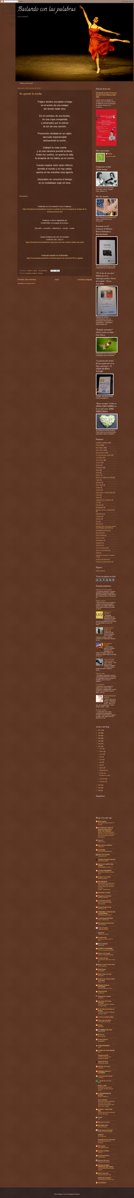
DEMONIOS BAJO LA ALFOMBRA (104, 1072)
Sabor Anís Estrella (104, 854)
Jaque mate (101, 945)
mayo (101, 759)
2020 (99, 738)
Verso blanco (99, 460)
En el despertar (102, 1136)
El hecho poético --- (103, 878)
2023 (99, 746)
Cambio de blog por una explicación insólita (104, 1057)
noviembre (102, 779)
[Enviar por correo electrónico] (51, 271)
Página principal (26, 83)
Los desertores (100, 684)
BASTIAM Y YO (102, 908)
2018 (99, 733)
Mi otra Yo (101, 1034)
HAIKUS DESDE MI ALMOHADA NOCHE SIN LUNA (106, 1113)
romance (98, 462)
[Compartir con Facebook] (57, 271)
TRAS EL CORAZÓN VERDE (105, 955)
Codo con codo (100, 673)
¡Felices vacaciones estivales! (106, 950)
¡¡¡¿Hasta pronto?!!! (103, 929)
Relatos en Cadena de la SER (104, 477)
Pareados (98, 505)
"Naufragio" (101, 846)
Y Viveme (100, 1068)
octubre (101, 773)
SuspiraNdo (101, 971)
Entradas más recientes (26, 280)
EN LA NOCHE (102, 924)
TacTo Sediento (102, 1100)
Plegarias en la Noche (104, 896)
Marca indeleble (103, 943)
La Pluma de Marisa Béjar (106, 1017)
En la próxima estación (108, 644)
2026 (99, 790)
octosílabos (99, 457)
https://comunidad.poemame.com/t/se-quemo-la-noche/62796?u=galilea (55, 258)
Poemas (40, 273)
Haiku (97, 470)
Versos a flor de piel (104, 953)
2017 (99, 730)
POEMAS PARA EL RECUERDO (103, 986)
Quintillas (98, 482)
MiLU (99, 1052)
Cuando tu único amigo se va (108, 628)
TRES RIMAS (101, 1157)
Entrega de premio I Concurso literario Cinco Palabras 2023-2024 (106, 95)
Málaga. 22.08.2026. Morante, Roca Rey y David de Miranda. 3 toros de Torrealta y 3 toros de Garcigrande (106, 835)
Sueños (100, 1025)
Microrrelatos (99, 447)
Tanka (97, 472)
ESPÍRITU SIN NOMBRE (105, 948)
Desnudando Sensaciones (106, 923)
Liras (97, 502)
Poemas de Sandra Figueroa (106, 859)
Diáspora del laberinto (104, 1162)
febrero (101, 751)
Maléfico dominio (101, 601)
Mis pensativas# (102, 966)
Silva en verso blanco (102, 550)
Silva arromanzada (101, 548)
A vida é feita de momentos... (103, 1040)
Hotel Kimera (102, 969)
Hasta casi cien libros (104, 1020)
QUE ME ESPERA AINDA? (105, 851)
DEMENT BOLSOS (103, 897)
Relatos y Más (102, 1085)
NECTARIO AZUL (103, 1125)
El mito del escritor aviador (105, 1131)
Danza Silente (102, 1036)
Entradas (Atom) (30, 283)
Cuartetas (98, 516)
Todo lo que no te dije (104, 974)
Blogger (77, 1194)
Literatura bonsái (103, 1055)
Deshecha (100, 975)
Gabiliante (101, 932)
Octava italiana (100, 535)
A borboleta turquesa (104, 900)
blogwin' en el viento (104, 877)
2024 (99, 785)
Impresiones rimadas (104, 996)
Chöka (98, 495)
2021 (99, 741)
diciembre (102, 781)
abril (100, 757)
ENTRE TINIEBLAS (103, 1096)
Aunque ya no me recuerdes (104, 589)
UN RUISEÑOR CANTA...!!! (105, 867)
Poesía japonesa (100, 452)
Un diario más (102, 937)
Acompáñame (102, 1182)
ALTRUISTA (101, 993)
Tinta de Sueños (103, 928)
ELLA (99, 1082)
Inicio (57, 280)
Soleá (97, 553)
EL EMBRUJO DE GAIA (105, 1030)
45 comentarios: (43, 270)
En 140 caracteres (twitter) (103, 455)
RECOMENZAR (102, 881)
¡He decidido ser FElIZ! (104, 1021)
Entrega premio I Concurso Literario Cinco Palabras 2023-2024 (106, 527)
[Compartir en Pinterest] (59, 271)
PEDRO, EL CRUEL (103, 934)
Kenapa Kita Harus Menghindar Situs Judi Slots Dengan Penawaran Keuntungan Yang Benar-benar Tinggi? (106, 1104)
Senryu (98, 465)
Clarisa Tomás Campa (104, 907)
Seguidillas (99, 543)
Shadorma (99, 545)
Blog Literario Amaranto (105, 1130)
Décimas (98, 524)
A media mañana (102, 1127)
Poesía (100, 1117)
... (98, 1042)
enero (101, 748)
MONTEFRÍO (101, 1031)
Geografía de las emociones (106, 1139)
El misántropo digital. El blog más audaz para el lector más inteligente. (105, 829)
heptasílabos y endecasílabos (104, 492)
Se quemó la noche (31, 93)
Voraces (100, 1152)
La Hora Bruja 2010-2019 (105, 918)
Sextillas (98, 490)
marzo (101, 754)
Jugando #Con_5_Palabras (103, 500)
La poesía (100, 1077)
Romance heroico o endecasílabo (105, 510)
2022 (99, 743)
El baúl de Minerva (103, 1155)
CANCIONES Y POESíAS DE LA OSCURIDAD (106, 912)
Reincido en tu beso (104, 1066)
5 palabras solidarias (31, 273)
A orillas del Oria (103, 958)
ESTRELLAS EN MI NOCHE (106, 1050)
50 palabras (99, 467)
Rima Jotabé (99, 485)
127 (99, 1119)
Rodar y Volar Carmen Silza (106, 964)
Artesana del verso (103, 1160)
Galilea (110, 153)
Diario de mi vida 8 (103, 1122)
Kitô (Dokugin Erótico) (102, 530)
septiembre (102, 770)
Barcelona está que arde (104, 1174)
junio (101, 762)
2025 (99, 787)
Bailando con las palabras (46, 9)
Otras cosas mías (103, 1173)
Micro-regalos (102, 821)
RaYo (99, 1047)
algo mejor (101, 1026)
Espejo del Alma (103, 1061)
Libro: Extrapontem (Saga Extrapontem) (105, 903)
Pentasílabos (99, 540)
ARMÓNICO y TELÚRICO (105, 915)
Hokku (98, 497)
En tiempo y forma (101, 710)
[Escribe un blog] (53, 271)
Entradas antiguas (85, 280)
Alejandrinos (99, 514)
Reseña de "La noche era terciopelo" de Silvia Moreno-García (105, 1089)
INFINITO (100, 1135)
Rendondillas (99, 507)
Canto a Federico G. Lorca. (105, 988)
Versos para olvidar (103, 1063)
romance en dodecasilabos (103, 562)
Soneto (98, 480)
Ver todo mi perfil (110, 156)
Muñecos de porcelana (107, 612)
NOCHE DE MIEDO (103, 861)
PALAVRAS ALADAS (104, 892)
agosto (101, 767)
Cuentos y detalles (103, 1151)
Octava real (99, 538)
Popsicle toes (101, 842)
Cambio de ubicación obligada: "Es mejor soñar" (106, 1005)
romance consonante (102, 559)
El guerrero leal (102, 856)
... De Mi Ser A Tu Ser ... (105, 1081)
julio (100, 765)
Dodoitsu (98, 519)
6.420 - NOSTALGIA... (103, 919)
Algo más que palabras (105, 845)
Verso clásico (100, 450)
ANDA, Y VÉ (101, 982)
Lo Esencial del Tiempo (105, 1076)
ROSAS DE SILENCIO (104, 1178)
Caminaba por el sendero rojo (106, 1179)
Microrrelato (99, 533)
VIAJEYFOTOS (102, 991)
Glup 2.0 (100, 840)
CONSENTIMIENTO (104, 1045)
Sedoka (98, 487)
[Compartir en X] (55, 271)
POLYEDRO (101, 850)
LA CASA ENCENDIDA (104, 870)
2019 (99, 735)
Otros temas (101, 1146)
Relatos (98, 475)
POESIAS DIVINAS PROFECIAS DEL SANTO (105, 1166)
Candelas (100, 998)
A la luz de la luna (109, 659)
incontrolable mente (103, 1147)
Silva (97, 521)
